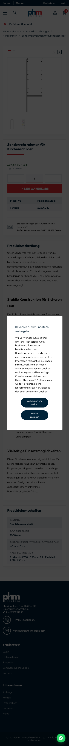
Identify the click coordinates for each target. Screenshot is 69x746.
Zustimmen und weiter (34, 402)
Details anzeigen (34, 415)
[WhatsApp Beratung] (61, 738)
